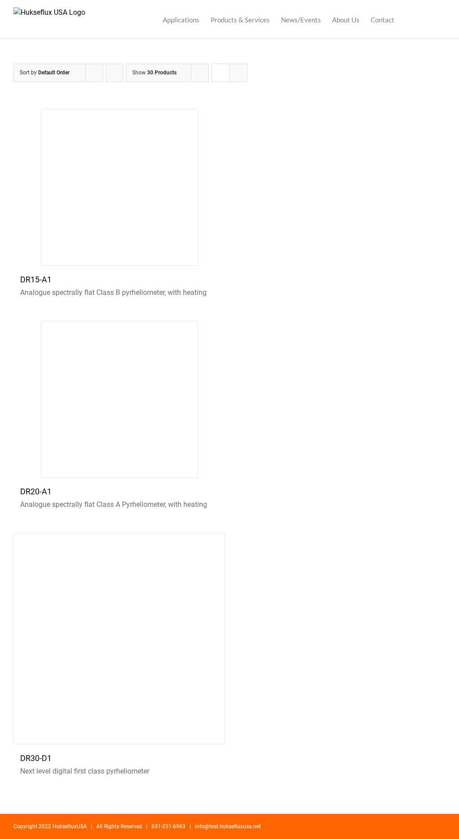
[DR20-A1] (119, 399)
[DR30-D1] (119, 638)
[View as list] (238, 73)
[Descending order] (114, 73)
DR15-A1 (36, 279)
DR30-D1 (36, 758)
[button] (431, 19)
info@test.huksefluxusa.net (228, 826)
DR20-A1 (36, 491)
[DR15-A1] (119, 187)
